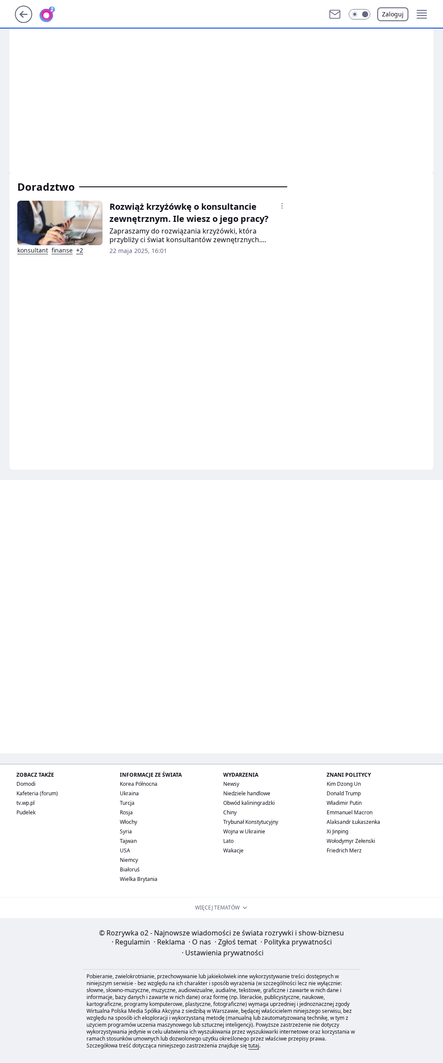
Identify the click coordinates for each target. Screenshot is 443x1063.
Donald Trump (344, 793)
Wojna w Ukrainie (244, 831)
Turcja (127, 803)
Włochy (128, 822)
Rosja (126, 812)
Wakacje (233, 850)
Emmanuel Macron (349, 812)
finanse (62, 250)
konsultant (32, 250)
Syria (126, 831)
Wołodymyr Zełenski (351, 841)
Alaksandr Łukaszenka (353, 822)
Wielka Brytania (138, 879)
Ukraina (129, 793)
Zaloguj (393, 14)
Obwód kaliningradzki (249, 803)
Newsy (231, 784)
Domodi (25, 784)
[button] (359, 14)
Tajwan (128, 841)
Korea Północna (138, 784)
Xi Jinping (337, 831)
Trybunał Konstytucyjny (250, 822)
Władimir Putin (344, 803)
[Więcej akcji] (282, 206)
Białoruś (130, 869)
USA (125, 850)
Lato (228, 841)
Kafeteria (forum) (37, 793)
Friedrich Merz (344, 850)
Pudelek (25, 812)
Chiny (230, 812)
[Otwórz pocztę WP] (335, 14)
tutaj (253, 1045)
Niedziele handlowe (246, 793)
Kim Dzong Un (344, 784)
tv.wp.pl (25, 803)
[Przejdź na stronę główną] (23, 20)
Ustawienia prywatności (222, 952)
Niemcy (129, 860)
